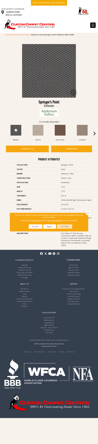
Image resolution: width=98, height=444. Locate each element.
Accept (35, 226)
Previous (3, 130)
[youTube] (50, 253)
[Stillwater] (16, 130)
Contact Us (27, 149)
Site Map (61, 352)
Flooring (13, 35)
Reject (49, 226)
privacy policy (37, 220)
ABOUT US (24, 284)
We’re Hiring (70, 352)
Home (7, 35)
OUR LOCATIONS (49, 312)
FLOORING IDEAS (73, 260)
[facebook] (41, 253)
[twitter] (45, 253)
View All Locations (13, 15)
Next (94, 130)
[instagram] (58, 253)
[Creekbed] (82, 130)
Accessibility (27, 352)
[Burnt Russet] (60, 130)
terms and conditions (55, 220)
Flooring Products (24, 260)
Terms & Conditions (39, 352)
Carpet (19, 35)
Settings (65, 226)
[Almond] (38, 130)
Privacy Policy (52, 352)
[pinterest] (54, 253)
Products (27, 35)
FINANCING (71, 149)
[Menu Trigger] (93, 25)
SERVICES (73, 284)
